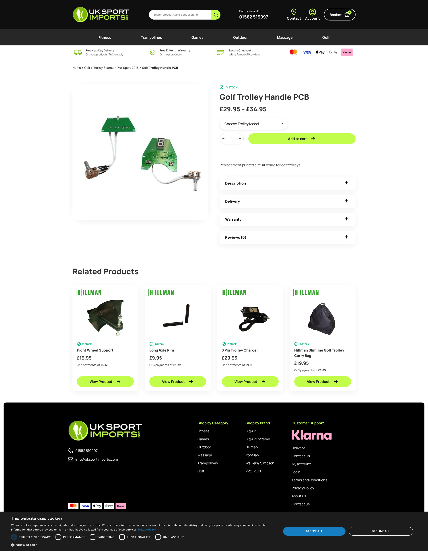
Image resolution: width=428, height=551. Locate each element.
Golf (325, 37)
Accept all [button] (314, 531)
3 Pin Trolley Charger (240, 350)
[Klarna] (312, 435)
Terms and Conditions (309, 480)
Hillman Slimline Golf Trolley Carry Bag (319, 353)
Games (197, 37)
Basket (340, 14)
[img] (101, 15)
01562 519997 (253, 17)
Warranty (233, 219)
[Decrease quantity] (223, 138)
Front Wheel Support (95, 350)
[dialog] (214, 531)
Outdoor (240, 37)
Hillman (251, 447)
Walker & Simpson (259, 463)
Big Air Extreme (257, 439)
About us (299, 496)
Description (235, 183)
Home (76, 67)
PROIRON (253, 471)
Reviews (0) (235, 237)
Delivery (232, 201)
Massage (285, 37)
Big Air (250, 431)
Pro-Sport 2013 (128, 67)
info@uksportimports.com (96, 459)
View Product (101, 381)
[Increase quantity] (240, 138)
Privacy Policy (303, 488)
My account (301, 464)
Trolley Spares (103, 67)
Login (296, 472)
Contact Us (301, 455)
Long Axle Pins (162, 350)
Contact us (301, 504)
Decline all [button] (381, 531)
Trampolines (151, 37)
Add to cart (297, 138)
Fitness (105, 37)
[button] (142, 545)
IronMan (252, 455)
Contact (294, 18)
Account (312, 18)
